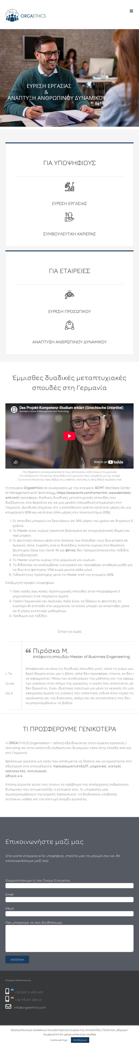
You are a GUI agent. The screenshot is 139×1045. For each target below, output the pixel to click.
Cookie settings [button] (58, 1039)
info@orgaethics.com (30, 1007)
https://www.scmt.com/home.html (82, 493)
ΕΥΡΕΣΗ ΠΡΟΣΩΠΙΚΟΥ (69, 311)
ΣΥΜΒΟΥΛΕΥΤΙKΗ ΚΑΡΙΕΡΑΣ (69, 233)
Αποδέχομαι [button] (80, 1039)
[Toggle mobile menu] (132, 11)
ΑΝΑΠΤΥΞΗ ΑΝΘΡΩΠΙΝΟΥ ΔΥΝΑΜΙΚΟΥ (69, 341)
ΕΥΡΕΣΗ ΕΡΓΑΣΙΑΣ (69, 203)
